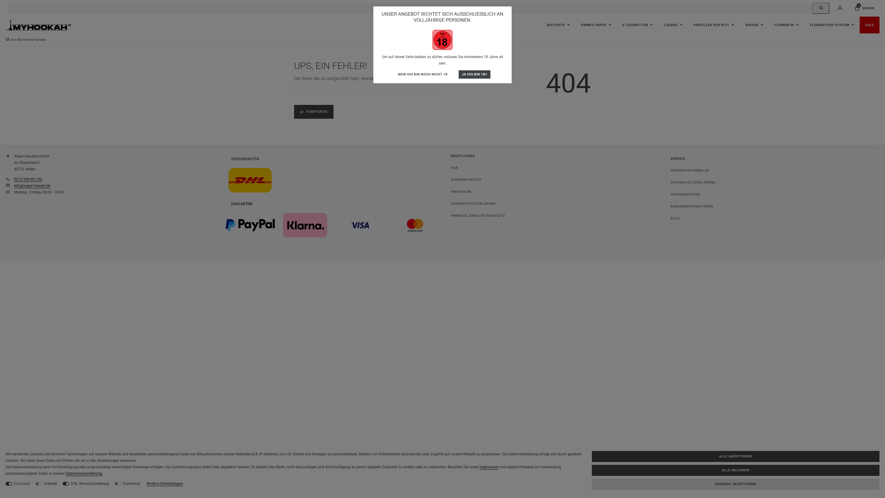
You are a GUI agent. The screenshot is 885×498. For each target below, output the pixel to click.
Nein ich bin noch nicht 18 (423, 74)
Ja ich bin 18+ (474, 74)
